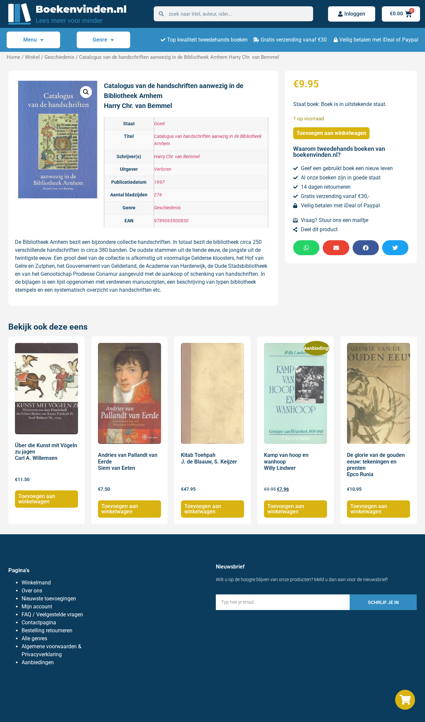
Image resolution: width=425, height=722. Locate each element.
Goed (159, 124)
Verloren (162, 169)
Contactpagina (39, 622)
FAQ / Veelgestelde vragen (52, 614)
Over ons (32, 590)
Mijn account (37, 606)
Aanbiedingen (38, 662)
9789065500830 (171, 221)
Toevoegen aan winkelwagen (331, 133)
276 (158, 195)
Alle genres (34, 638)
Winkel (32, 57)
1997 (159, 182)
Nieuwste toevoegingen (49, 598)
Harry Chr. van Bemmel (177, 156)
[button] (86, 92)
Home (13, 57)
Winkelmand (36, 582)
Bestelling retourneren (47, 630)
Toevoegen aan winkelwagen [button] (36, 499)
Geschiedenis (59, 57)
